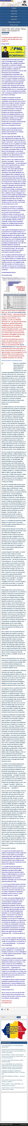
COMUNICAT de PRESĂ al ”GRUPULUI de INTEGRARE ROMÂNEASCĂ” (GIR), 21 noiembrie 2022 (13, 1072)
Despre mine (14, 11)
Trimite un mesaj (14, 25)
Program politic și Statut (14, 22)
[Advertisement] (14, 1107)
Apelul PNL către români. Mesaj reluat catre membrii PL (14, 30)
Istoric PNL (14, 19)
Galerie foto (14, 13)
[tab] (2, 1009)
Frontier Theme (23, 1124)
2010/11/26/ (5, 34)
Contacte (14, 8)
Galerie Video (14, 16)
